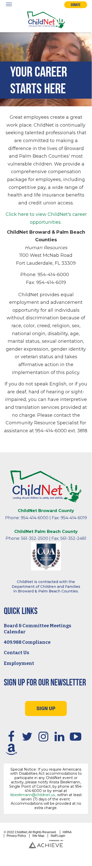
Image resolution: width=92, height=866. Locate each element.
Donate (76, 5)
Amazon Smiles (11, 749)
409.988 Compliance (27, 642)
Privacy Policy (16, 836)
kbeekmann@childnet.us (32, 795)
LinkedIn (59, 736)
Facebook (11, 736)
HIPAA (67, 832)
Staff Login (57, 836)
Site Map (38, 836)
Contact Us (16, 652)
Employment (19, 663)
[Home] (46, 19)
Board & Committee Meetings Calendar (37, 628)
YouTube (75, 736)
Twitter (27, 736)
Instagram (43, 736)
